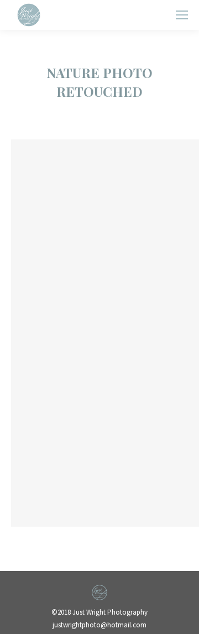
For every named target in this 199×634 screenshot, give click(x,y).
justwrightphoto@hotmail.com (99, 625)
